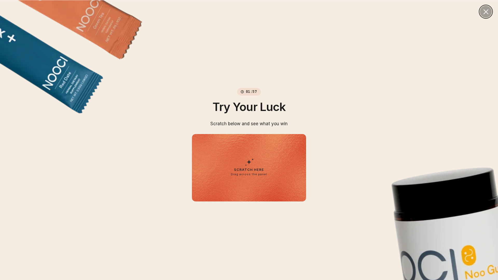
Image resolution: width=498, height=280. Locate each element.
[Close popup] (486, 12)
